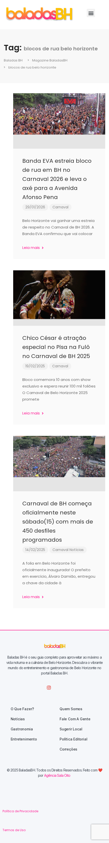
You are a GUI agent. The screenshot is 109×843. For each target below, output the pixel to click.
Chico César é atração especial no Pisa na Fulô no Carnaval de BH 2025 (56, 347)
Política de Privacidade (20, 811)
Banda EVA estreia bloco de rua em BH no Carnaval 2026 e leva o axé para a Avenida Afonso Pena (57, 179)
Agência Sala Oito (57, 775)
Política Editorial (73, 739)
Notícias (76, 549)
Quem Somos (71, 709)
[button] (91, 13)
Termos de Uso (14, 830)
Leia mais (31, 247)
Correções (68, 749)
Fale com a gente (75, 719)
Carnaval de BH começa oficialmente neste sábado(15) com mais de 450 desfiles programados (57, 522)
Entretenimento (24, 739)
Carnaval (60, 207)
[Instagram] (49, 687)
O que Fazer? (22, 709)
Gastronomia (22, 729)
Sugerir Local (71, 729)
